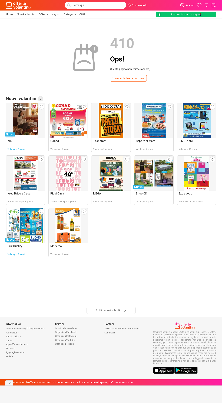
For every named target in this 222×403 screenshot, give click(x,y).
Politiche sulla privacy (97, 382)
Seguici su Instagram (66, 336)
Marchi (9, 340)
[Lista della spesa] (213, 5)
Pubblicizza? (12, 332)
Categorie (70, 14)
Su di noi (10, 348)
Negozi (56, 14)
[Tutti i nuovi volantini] (40, 98)
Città (82, 14)
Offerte (43, 14)
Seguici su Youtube (65, 340)
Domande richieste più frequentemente (25, 328)
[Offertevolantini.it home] (18, 5)
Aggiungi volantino (15, 352)
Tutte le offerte (13, 336)
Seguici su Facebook (66, 332)
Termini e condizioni (75, 382)
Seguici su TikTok (64, 344)
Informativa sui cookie (121, 382)
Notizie (9, 356)
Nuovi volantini (26, 14)
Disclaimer (58, 382)
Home (9, 14)
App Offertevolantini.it (17, 344)
